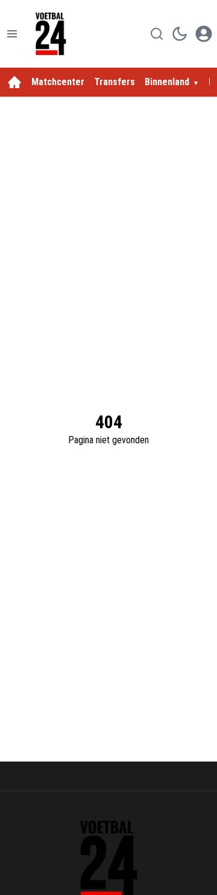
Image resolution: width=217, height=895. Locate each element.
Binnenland (167, 82)
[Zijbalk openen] (12, 34)
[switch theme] (179, 33)
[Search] (156, 34)
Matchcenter (57, 82)
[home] (14, 82)
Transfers (114, 82)
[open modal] (203, 33)
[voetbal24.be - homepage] (51, 34)
